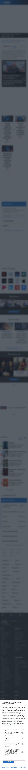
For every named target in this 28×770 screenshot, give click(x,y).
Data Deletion (5, 767)
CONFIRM (8, 761)
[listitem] (14, 729)
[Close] (25, 702)
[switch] (22, 733)
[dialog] (14, 735)
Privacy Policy (22, 767)
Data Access (14, 767)
